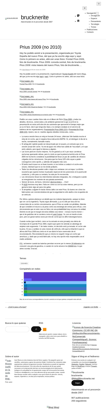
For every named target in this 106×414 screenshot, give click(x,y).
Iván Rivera (26, 69)
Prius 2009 (68, 119)
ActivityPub (92, 362)
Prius (84, 74)
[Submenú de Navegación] (97, 13)
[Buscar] (36, 329)
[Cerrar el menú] (85, 8)
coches (24, 263)
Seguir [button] (77, 383)
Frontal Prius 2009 (26, 84)
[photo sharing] (27, 81)
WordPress (80, 366)
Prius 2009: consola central (28, 91)
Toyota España (67, 74)
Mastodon (75, 364)
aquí (41, 76)
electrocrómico (56, 182)
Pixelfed (81, 364)
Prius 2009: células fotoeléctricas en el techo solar (36, 114)
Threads (93, 366)
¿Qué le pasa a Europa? (17, 307)
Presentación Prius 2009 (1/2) (55, 129)
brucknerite (35, 17)
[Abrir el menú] (99, 4)
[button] (28, 279)
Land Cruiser (57, 214)
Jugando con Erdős (90, 307)
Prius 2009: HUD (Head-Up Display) (31, 107)
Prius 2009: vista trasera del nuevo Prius (33, 99)
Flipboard (88, 364)
